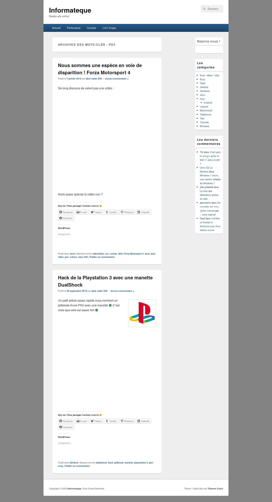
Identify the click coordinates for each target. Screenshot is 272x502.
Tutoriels (204, 122)
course (113, 253)
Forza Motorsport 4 (134, 253)
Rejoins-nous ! (208, 41)
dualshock (101, 462)
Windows (204, 126)
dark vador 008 (94, 78)
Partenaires (73, 28)
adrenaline (98, 253)
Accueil (56, 28)
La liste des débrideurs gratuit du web (209, 194)
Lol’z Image (109, 28)
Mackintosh (206, 110)
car (107, 253)
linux (202, 98)
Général (74, 462)
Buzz (202, 79)
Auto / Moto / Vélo (209, 75)
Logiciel (204, 106)
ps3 (67, 257)
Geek (203, 83)
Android (208, 102)
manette (129, 462)
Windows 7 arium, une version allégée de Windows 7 (210, 179)
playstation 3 (141, 462)
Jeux (72, 253)
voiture (73, 257)
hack (110, 462)
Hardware (205, 91)
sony (60, 466)
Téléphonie (205, 114)
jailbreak (118, 462)
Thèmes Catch (215, 488)
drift (120, 253)
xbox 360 (83, 257)
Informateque (70, 10)
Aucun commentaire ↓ (117, 78)
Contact (91, 28)
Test (202, 118)
